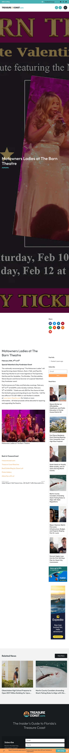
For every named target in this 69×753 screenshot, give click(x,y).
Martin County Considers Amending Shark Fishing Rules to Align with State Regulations (57, 498)
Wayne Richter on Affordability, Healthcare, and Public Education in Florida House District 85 (57, 408)
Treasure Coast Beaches (10, 464)
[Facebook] (60, 2)
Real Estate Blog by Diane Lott (12, 468)
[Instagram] (63, 2)
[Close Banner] (67, 751)
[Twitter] (66, 2)
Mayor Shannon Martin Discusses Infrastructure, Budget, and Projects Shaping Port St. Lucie (57, 529)
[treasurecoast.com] (65, 7)
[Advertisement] (23, 332)
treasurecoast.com (8, 460)
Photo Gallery (7, 472)
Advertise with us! (8, 476)
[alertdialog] (34, 751)
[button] (56, 7)
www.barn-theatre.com (12, 398)
